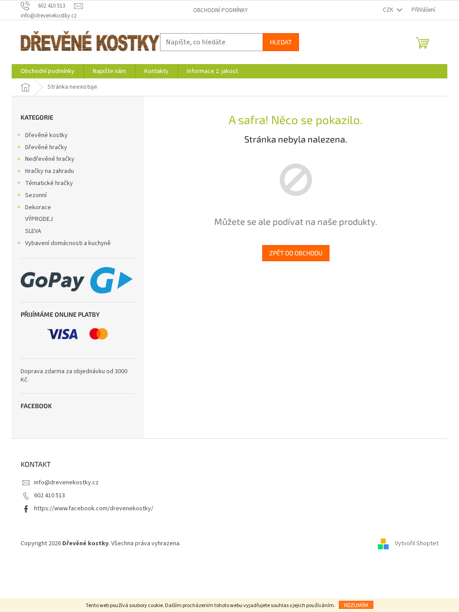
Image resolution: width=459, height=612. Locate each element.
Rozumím (356, 605)
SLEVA (33, 231)
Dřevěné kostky (46, 135)
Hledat (281, 42)
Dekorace (38, 207)
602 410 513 (49, 495)
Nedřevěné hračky (49, 159)
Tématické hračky (49, 183)
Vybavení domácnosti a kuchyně (68, 243)
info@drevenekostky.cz (66, 482)
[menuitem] (47, 71)
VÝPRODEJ (39, 219)
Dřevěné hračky (46, 147)
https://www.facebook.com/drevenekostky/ (93, 508)
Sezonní (36, 195)
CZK (388, 10)
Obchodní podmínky (220, 10)
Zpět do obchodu (295, 253)
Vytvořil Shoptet (416, 543)
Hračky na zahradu (49, 171)
